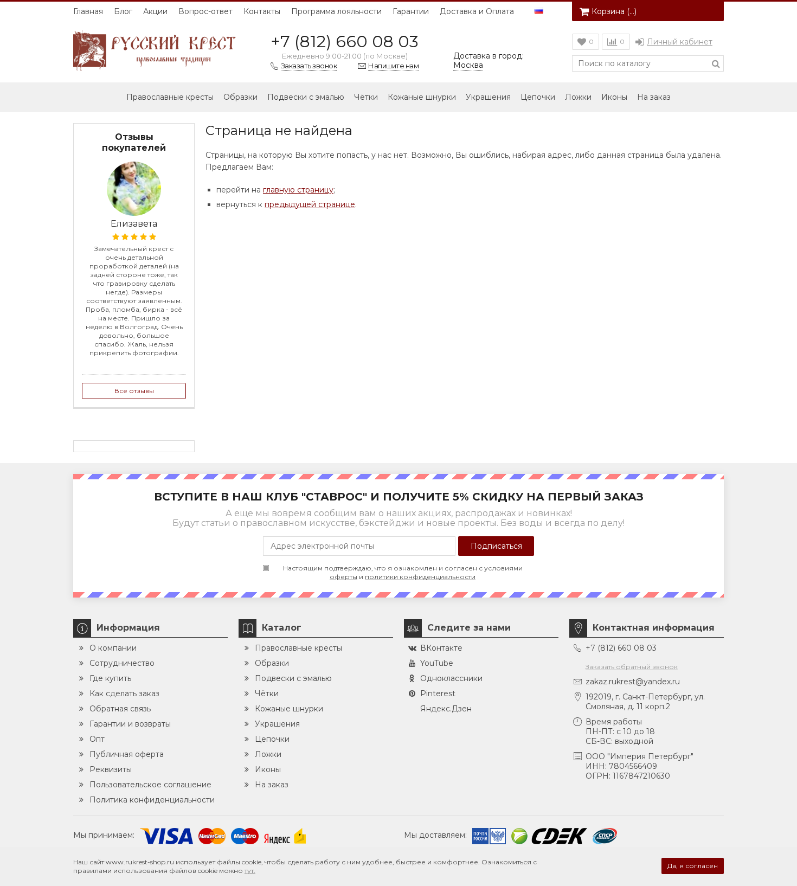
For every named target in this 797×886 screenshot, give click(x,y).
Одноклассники (451, 678)
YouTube (436, 663)
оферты (343, 577)
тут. (250, 870)
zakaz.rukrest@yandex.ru (633, 681)
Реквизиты (110, 769)
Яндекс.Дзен (446, 709)
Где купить (110, 678)
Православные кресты (170, 97)
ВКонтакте (441, 648)
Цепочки (537, 97)
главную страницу (298, 190)
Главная (88, 11)
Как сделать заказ (124, 693)
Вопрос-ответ (205, 11)
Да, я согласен (692, 866)
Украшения (488, 97)
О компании (113, 648)
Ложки (578, 97)
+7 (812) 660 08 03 (345, 41)
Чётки (366, 97)
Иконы (614, 97)
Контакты (261, 11)
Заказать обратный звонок (632, 667)
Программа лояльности (336, 11)
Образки (240, 97)
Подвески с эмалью (305, 97)
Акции (155, 11)
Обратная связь (120, 709)
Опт (97, 739)
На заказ (654, 97)
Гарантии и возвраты (130, 724)
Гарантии (411, 11)
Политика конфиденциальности (152, 800)
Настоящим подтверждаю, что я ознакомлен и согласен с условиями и (403, 572)
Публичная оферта (126, 754)
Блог (123, 11)
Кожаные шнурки (422, 97)
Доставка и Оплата (477, 11)
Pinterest (437, 693)
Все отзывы (134, 391)
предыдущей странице (310, 204)
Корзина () (614, 11)
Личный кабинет (679, 42)
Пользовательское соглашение (150, 784)
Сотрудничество (122, 663)
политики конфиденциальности (420, 577)
